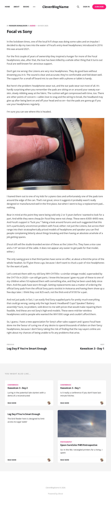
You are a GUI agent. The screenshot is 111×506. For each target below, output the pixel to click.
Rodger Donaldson (18, 26)
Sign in (86, 7)
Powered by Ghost (55, 493)
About (16, 7)
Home (7, 7)
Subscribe (99, 7)
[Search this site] (78, 7)
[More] (34, 7)
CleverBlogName (55, 6)
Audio (32, 26)
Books (26, 7)
